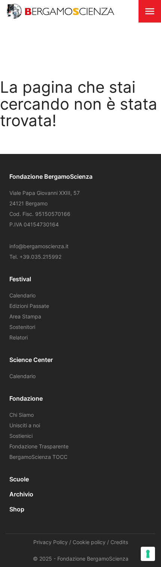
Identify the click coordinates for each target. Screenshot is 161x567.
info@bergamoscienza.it (39, 246)
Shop (16, 509)
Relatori (18, 337)
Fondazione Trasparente (39, 446)
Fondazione (26, 398)
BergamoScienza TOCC (38, 457)
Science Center (31, 359)
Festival (20, 279)
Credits (119, 542)
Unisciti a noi (24, 425)
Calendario (22, 295)
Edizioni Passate (29, 306)
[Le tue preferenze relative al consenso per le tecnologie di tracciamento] (148, 554)
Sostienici (21, 436)
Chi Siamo (21, 415)
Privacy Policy (50, 542)
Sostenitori (22, 327)
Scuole (19, 479)
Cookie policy (89, 542)
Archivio (21, 494)
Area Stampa (25, 316)
